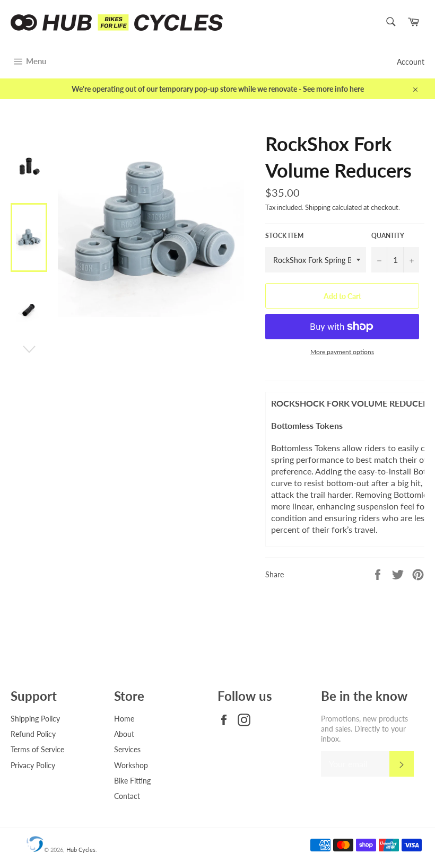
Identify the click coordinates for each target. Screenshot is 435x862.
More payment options (342, 352)
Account (410, 61)
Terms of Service (37, 749)
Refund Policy (33, 733)
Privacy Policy (33, 765)
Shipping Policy (35, 718)
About (124, 733)
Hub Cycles (80, 849)
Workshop (131, 765)
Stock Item (284, 236)
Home (124, 718)
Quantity (387, 236)
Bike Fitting (132, 780)
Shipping (317, 207)
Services (127, 749)
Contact (127, 796)
